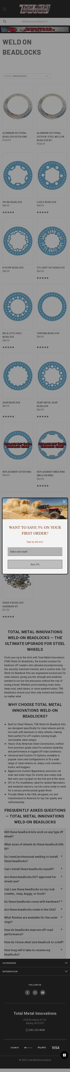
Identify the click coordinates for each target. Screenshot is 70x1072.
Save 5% (35, 564)
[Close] (64, 501)
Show (64, 1055)
